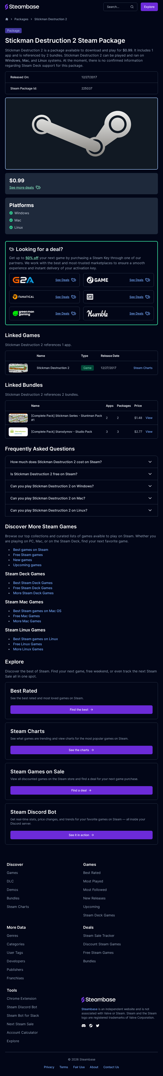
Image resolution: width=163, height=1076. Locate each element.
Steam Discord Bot (22, 1007)
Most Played (93, 881)
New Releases (94, 898)
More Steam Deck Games (33, 593)
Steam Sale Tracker (98, 935)
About (94, 1067)
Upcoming (91, 906)
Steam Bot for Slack (23, 1015)
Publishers (15, 969)
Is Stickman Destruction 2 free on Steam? (43, 474)
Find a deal (79, 790)
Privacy (49, 1067)
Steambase (89, 1009)
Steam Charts (143, 368)
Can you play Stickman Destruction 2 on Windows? (52, 486)
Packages (21, 19)
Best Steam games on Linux (35, 639)
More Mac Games (27, 621)
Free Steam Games (98, 952)
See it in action (79, 835)
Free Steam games (28, 555)
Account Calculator (22, 1032)
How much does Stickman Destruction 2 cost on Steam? (56, 462)
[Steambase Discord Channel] (84, 1025)
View (149, 418)
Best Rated (92, 872)
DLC (10, 881)
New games (22, 560)
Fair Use (79, 1067)
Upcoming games (27, 565)
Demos (12, 889)
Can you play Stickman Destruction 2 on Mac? (47, 498)
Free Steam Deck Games (32, 588)
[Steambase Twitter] (97, 1025)
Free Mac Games (26, 616)
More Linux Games (28, 649)
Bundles (13, 898)
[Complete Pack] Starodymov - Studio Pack (61, 431)
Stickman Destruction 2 (50, 19)
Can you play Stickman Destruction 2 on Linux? (48, 510)
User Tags (15, 952)
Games (12, 872)
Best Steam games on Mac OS (37, 611)
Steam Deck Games (99, 915)
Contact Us (111, 1067)
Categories (15, 944)
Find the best (79, 709)
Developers (16, 961)
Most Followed (95, 889)
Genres (12, 935)
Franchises (15, 978)
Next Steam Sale (20, 1024)
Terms (63, 1067)
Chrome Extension (21, 998)
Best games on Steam (30, 549)
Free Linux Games (27, 644)
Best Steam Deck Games (33, 583)
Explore (149, 7)
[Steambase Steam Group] (91, 1025)
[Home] (6, 19)
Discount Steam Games (102, 944)
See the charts (79, 750)
